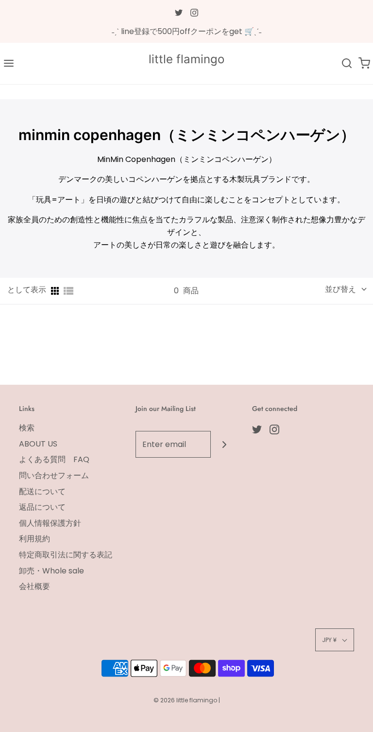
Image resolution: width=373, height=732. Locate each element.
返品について (42, 507)
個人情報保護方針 (50, 523)
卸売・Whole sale (51, 570)
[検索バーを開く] (347, 63)
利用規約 (34, 538)
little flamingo (186, 59)
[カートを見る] (364, 63)
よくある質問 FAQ (54, 459)
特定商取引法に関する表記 (65, 554)
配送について (42, 491)
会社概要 (34, 586)
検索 (26, 427)
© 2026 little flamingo (186, 700)
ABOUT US (38, 443)
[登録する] (224, 444)
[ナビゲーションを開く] (8, 63)
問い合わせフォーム (54, 475)
